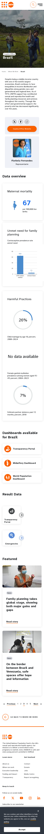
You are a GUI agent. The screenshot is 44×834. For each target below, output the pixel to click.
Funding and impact (9, 774)
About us (5, 764)
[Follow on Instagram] (27, 121)
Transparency (7, 777)
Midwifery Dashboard (24, 463)
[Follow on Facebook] (20, 121)
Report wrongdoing (31, 777)
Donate (27, 767)
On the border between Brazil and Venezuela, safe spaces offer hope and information (19, 671)
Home (4, 72)
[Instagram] (30, 798)
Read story (12, 621)
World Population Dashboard (22, 477)
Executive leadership (10, 770)
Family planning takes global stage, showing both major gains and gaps (21, 604)
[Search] (33, 5)
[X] (13, 798)
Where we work (8, 767)
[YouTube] (21, 798)
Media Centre (29, 774)
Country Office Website (22, 129)
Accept (22, 829)
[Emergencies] (21, 538)
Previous (11, 704)
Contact (27, 764)
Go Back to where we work (24, 717)
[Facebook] (4, 798)
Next (36, 704)
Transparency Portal (24, 448)
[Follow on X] (14, 121)
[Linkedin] (39, 798)
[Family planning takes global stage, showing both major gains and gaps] (22, 576)
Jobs (26, 770)
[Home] (8, 4)
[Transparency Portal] (21, 515)
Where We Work (13, 72)
